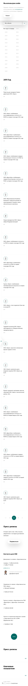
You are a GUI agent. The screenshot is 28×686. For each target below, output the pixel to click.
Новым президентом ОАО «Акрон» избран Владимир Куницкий (14, 222)
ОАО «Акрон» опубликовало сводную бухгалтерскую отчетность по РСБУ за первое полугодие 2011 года (14, 158)
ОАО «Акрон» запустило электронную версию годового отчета (14, 350)
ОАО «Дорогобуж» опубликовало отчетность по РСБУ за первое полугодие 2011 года (14, 265)
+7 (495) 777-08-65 (8, 565)
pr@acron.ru (7, 568)
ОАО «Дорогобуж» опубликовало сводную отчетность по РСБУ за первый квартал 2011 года (14, 478)
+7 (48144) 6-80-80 (8, 608)
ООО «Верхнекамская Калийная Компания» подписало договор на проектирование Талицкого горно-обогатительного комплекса (14, 201)
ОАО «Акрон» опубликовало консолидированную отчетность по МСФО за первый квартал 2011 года (14, 414)
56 (18, 517)
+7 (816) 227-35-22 (8, 591)
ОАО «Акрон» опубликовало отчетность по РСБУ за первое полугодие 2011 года (14, 243)
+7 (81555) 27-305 (8, 624)
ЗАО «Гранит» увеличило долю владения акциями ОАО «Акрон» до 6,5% (14, 499)
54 (9, 517)
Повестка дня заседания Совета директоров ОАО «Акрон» (14, 94)
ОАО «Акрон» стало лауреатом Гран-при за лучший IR (14, 307)
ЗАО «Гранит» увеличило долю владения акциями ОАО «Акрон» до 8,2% (14, 371)
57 (22, 517)
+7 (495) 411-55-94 (13, 563)
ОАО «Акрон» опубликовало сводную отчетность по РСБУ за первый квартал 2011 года (14, 456)
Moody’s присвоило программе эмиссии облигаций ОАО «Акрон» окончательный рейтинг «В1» (14, 392)
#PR (4, 309)
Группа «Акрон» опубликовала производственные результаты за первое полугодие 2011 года (14, 286)
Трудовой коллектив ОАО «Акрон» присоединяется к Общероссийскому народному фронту (14, 329)
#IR (4, 96)
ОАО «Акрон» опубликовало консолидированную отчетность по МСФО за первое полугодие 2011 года (14, 115)
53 (5, 517)
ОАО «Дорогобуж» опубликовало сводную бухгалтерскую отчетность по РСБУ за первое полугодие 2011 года (14, 179)
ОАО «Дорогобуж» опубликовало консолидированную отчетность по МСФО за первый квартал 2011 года (14, 435)
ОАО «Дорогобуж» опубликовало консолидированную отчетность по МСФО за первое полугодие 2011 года (14, 137)
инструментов (18, 9)
